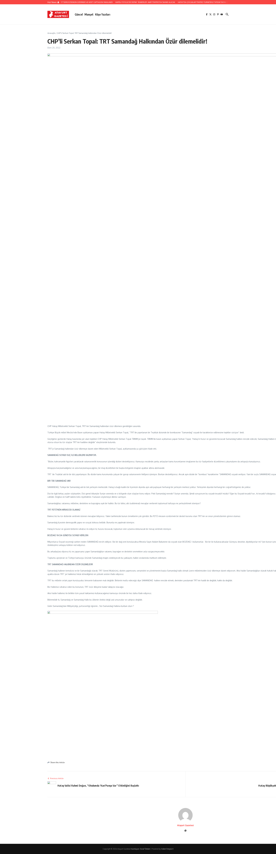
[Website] (185, 831)
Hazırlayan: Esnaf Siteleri (140, 849)
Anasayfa (51, 33)
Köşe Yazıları (102, 14)
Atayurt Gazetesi (185, 825)
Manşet (89, 14)
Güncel (79, 14)
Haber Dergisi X (167, 849)
